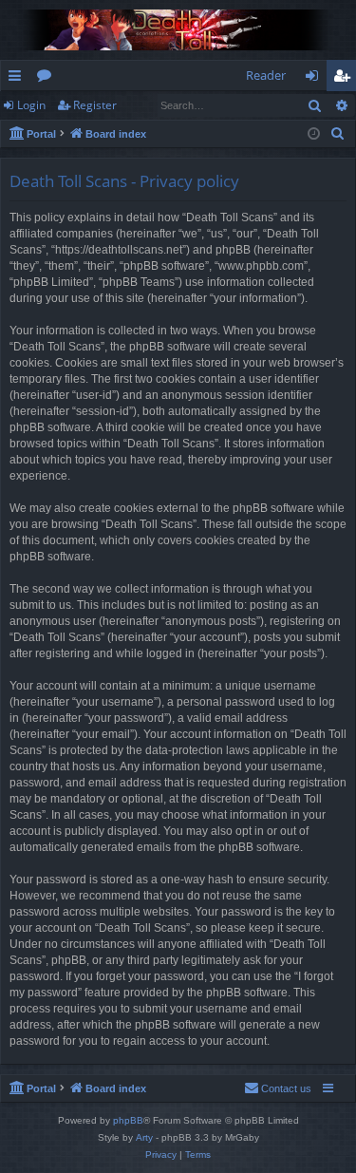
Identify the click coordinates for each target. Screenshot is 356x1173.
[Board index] (178, 30)
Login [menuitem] (316, 78)
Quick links (18, 78)
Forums (48, 78)
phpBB (128, 1120)
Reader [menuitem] (266, 75)
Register (95, 105)
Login (31, 105)
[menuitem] (338, 133)
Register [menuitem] (345, 78)
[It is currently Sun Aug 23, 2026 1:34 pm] (314, 134)
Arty (144, 1137)
